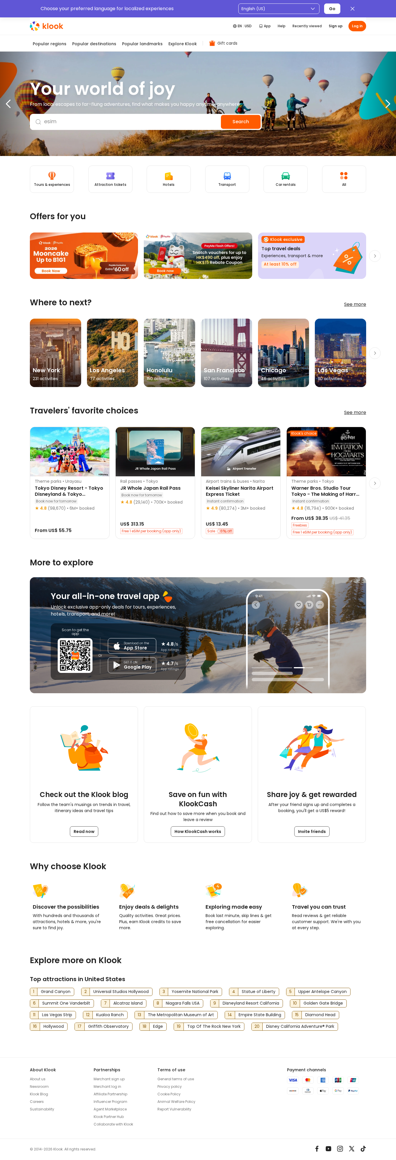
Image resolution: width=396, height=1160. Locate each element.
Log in (357, 25)
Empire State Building (260, 1015)
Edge (158, 1026)
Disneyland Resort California (251, 1003)
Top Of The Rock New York (214, 1026)
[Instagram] (340, 1149)
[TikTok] (363, 1149)
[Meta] (317, 1149)
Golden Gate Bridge (323, 1003)
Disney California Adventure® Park (300, 1026)
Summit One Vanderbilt (66, 1003)
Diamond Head (320, 1015)
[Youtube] (328, 1149)
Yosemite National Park (195, 991)
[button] (20, 104)
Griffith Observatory (108, 1026)
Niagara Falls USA (182, 1003)
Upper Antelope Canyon (322, 991)
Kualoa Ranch (110, 1015)
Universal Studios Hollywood (121, 991)
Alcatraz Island (128, 1003)
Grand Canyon (55, 991)
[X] (352, 1149)
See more (355, 304)
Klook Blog (39, 1094)
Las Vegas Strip (57, 1015)
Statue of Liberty (258, 991)
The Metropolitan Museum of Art (181, 1015)
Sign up (336, 25)
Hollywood (53, 1026)
